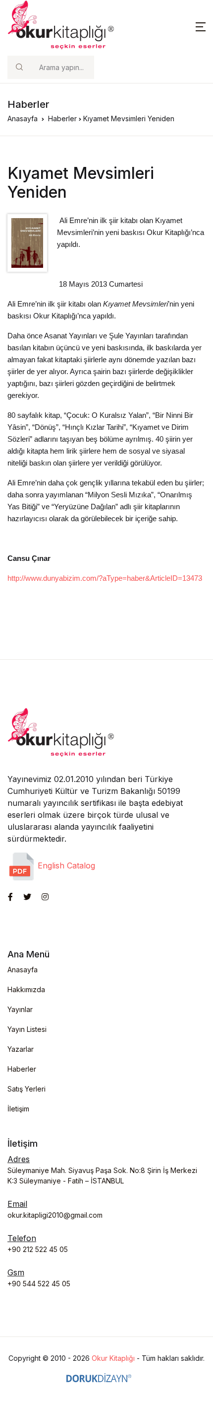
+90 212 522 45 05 (37, 1249)
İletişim (18, 1108)
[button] (201, 26)
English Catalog (65, 865)
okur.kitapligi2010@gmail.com (55, 1215)
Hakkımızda (26, 989)
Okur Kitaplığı (113, 1358)
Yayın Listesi (27, 1029)
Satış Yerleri (26, 1089)
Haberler (62, 118)
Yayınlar (20, 1009)
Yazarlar (20, 1049)
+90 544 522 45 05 (38, 1283)
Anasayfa (22, 118)
